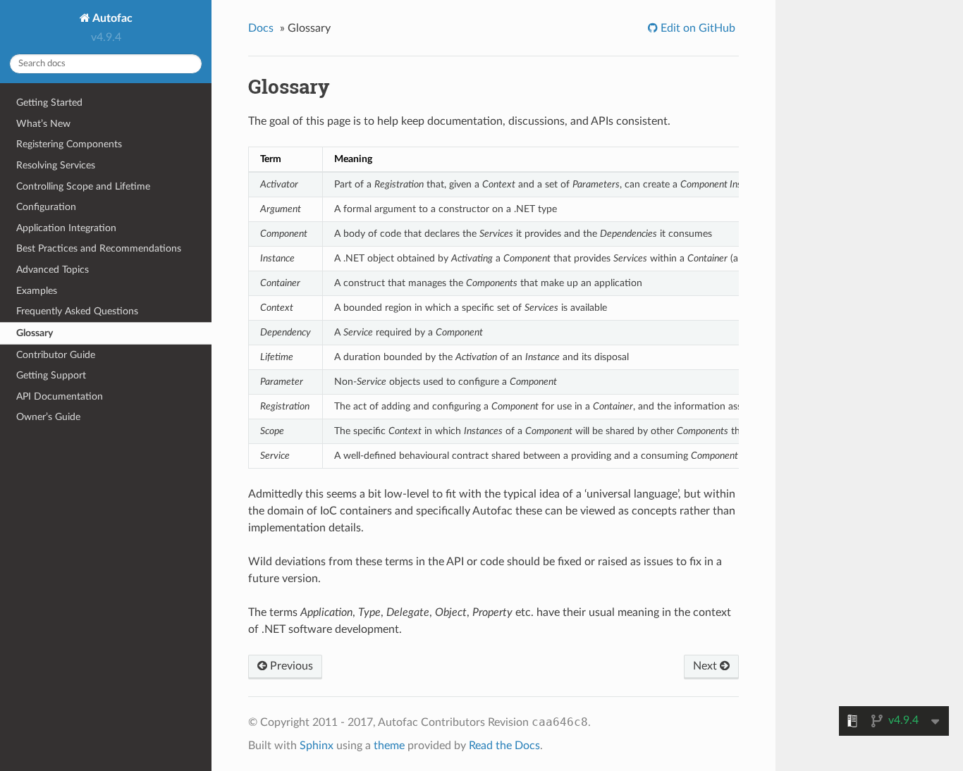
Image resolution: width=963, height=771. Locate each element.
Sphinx (316, 745)
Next (706, 666)
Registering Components (69, 144)
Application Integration (66, 228)
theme (389, 745)
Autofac (111, 18)
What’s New (43, 123)
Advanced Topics (52, 269)
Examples (36, 290)
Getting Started (49, 102)
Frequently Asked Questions (77, 311)
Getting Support (51, 375)
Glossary (34, 333)
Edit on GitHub (696, 28)
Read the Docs (504, 745)
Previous (290, 666)
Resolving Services (55, 165)
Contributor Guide (55, 355)
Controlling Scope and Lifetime (83, 186)
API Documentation (59, 396)
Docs (261, 28)
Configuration (46, 207)
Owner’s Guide (48, 417)
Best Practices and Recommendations (98, 248)
